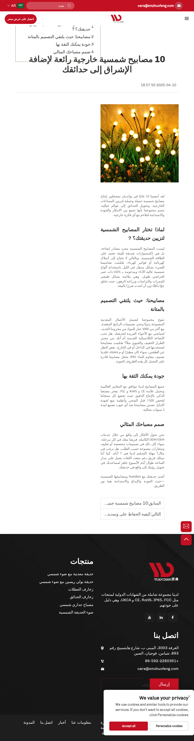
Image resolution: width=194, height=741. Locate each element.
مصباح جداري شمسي (76, 604)
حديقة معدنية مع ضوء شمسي (70, 574)
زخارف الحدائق (81, 597)
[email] (186, 526)
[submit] (69, 5)
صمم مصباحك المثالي (71, 51)
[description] (164, 571)
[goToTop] (186, 539)
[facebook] (172, 617)
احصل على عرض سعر (21, 19)
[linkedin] (161, 617)
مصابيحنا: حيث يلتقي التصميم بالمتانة (59, 36)
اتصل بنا (46, 722)
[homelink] (117, 18)
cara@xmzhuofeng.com (158, 668)
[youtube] (149, 617)
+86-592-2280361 (162, 661)
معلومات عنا (81, 722)
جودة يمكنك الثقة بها (73, 44)
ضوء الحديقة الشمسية (76, 612)
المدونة (29, 722)
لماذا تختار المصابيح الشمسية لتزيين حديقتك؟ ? (59, 26)
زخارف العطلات (80, 589)
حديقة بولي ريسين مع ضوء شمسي (66, 581)
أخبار (62, 722)
